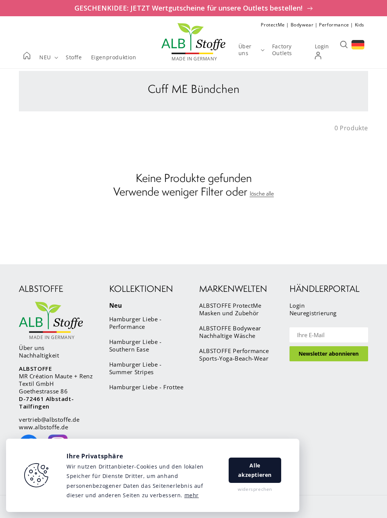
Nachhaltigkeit (39, 355)
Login (297, 305)
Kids (359, 25)
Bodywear (302, 25)
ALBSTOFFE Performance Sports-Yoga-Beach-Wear (234, 354)
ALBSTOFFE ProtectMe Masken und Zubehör (230, 309)
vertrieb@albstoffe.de (49, 419)
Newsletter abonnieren (329, 353)
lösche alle (262, 193)
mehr (191, 495)
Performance (334, 25)
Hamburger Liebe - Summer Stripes (135, 368)
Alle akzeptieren (255, 470)
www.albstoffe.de (43, 427)
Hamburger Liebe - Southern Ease (135, 345)
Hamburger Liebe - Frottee (146, 387)
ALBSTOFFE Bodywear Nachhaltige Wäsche (230, 331)
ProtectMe (273, 25)
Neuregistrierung (313, 313)
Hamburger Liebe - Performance (135, 322)
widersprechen (255, 489)
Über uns (32, 348)
